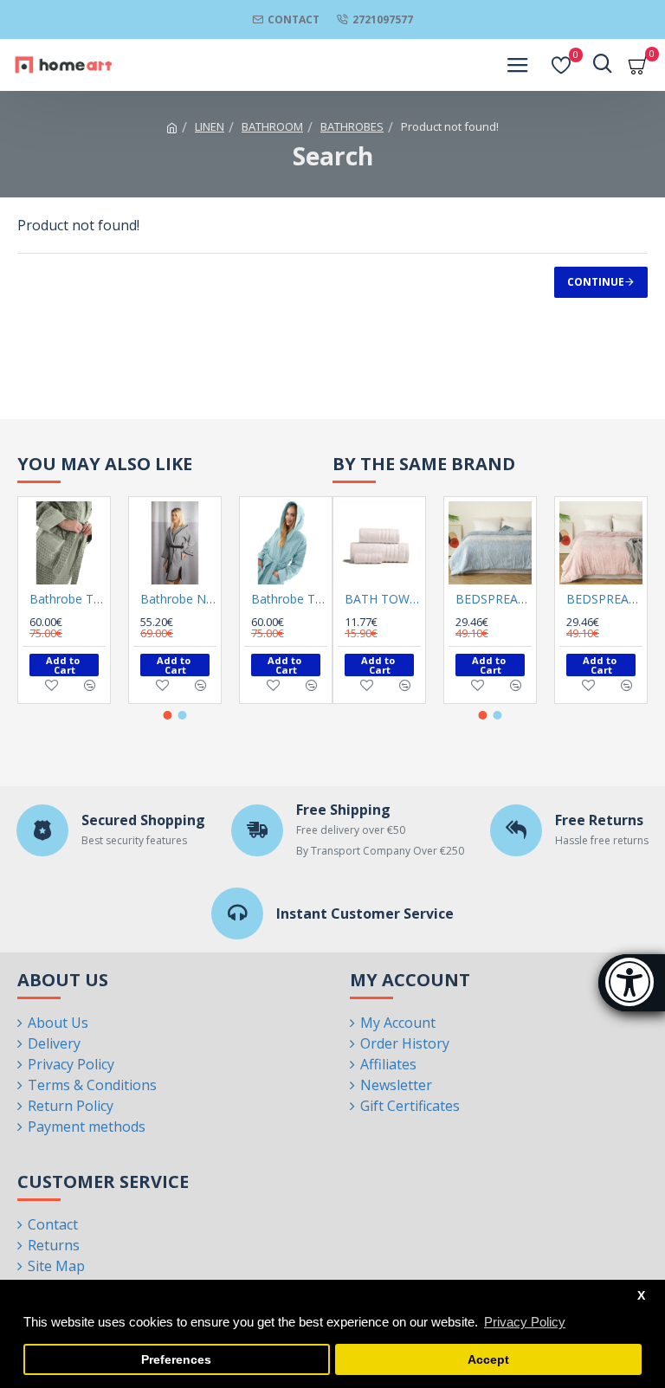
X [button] (641, 1295)
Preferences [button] (176, 1359)
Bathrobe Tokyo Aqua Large (289, 599)
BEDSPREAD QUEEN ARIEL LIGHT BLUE (493, 599)
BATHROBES (352, 126)
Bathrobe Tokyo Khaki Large (67, 599)
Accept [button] (488, 1359)
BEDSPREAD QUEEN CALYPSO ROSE (604, 599)
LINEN (209, 126)
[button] (168, 715)
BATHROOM (272, 126)
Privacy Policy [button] (524, 1321)
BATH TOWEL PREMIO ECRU (383, 599)
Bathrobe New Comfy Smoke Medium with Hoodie (178, 599)
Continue (595, 281)
